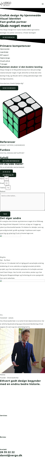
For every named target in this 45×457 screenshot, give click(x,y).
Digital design (5, 58)
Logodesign (4, 52)
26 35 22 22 (7, 452)
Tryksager (3, 64)
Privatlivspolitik (5, 445)
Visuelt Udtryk (5, 430)
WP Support (4, 424)
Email (2, 183)
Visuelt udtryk (5, 61)
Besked (2, 191)
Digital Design (5, 427)
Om (1, 439)
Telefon (3, 188)
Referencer (4, 442)
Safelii (4, 157)
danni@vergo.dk (11, 455)
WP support (4, 55)
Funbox (5, 149)
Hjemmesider (5, 49)
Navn (2, 178)
